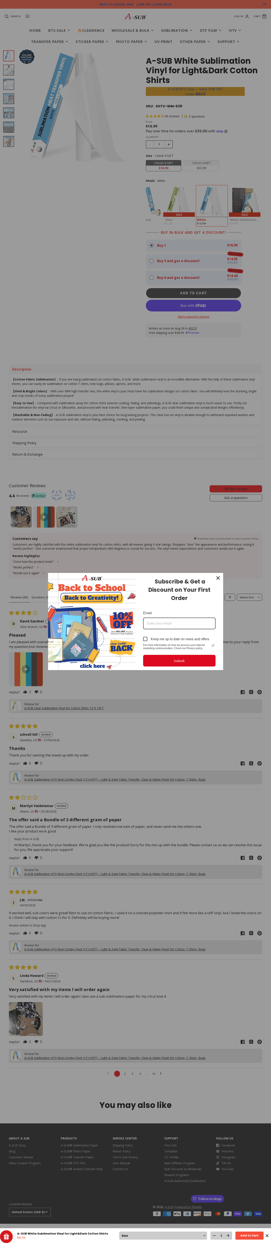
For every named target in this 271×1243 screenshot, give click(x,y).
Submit (179, 660)
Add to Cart (250, 1235)
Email (147, 613)
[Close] (218, 578)
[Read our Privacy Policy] (213, 645)
